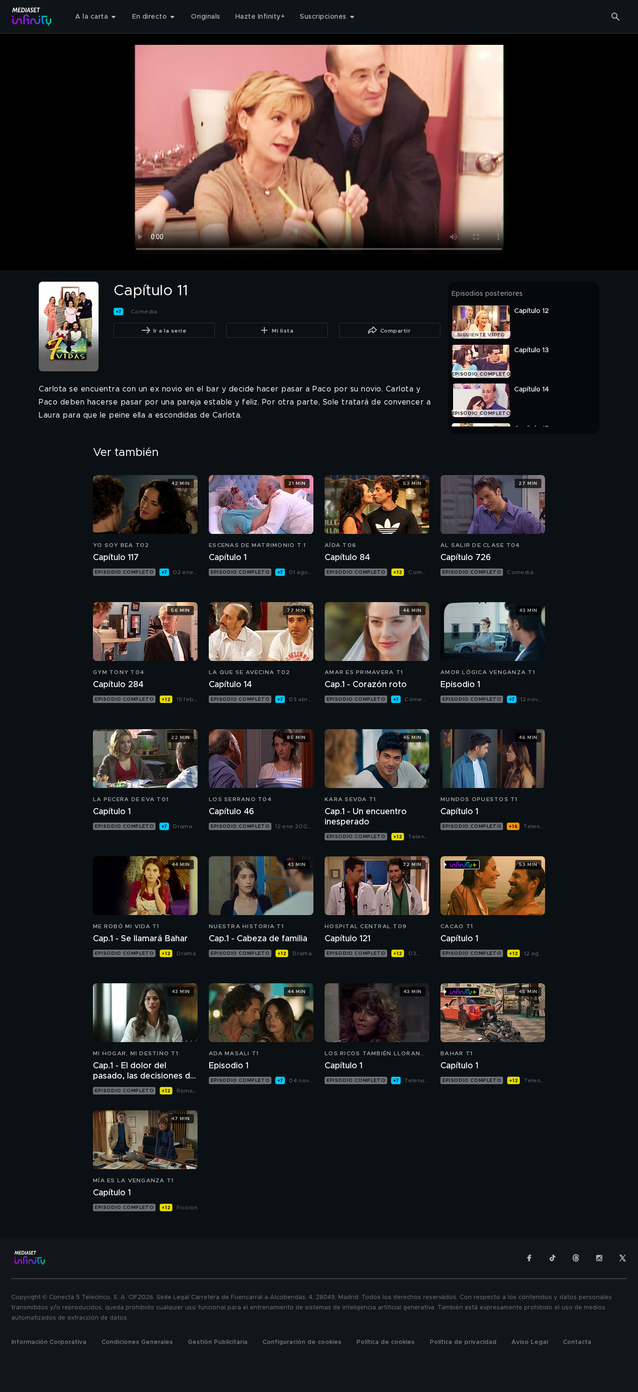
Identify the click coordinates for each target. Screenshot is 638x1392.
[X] (622, 1258)
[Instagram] (599, 1258)
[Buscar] (615, 16)
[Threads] (576, 1258)
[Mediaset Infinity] (32, 16)
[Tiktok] (552, 1258)
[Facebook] (529, 1258)
